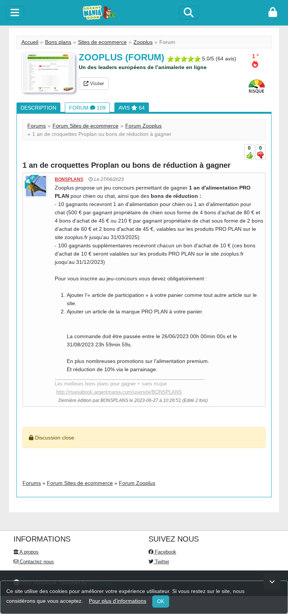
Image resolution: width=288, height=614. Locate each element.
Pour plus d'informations (117, 601)
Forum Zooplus (143, 126)
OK (160, 601)
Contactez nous (36, 561)
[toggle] (15, 13)
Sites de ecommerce (102, 42)
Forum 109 (87, 108)
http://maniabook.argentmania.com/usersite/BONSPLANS (119, 392)
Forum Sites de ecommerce (85, 126)
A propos (28, 552)
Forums (36, 126)
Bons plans (58, 42)
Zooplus (143, 42)
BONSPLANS (69, 179)
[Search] (188, 13)
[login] (273, 13)
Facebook (164, 552)
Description (38, 108)
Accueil (29, 42)
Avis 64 (131, 108)
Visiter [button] (96, 83)
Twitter (161, 561)
